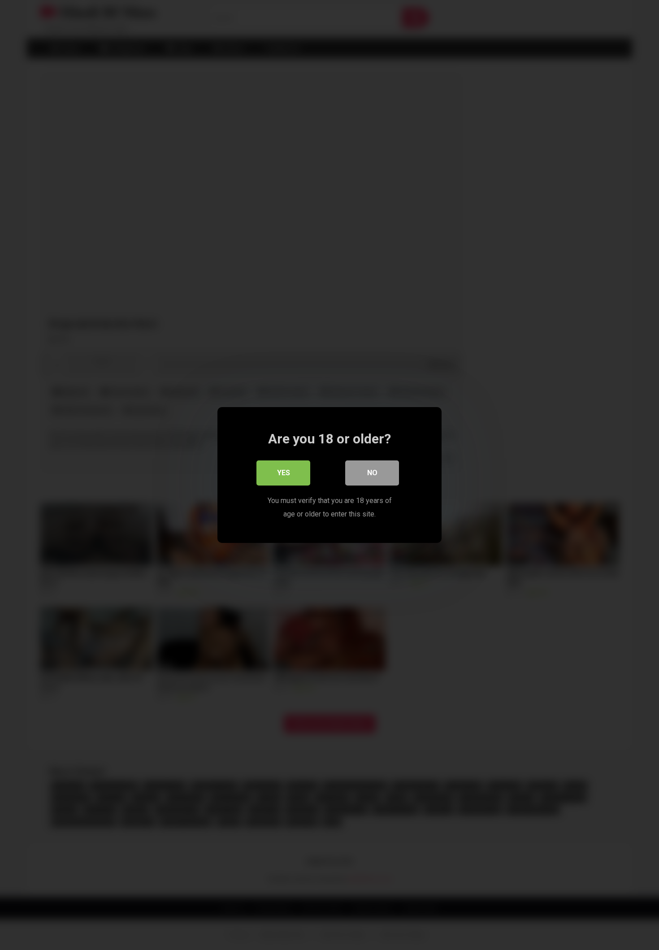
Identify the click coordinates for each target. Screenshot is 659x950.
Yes (283, 472)
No (372, 472)
